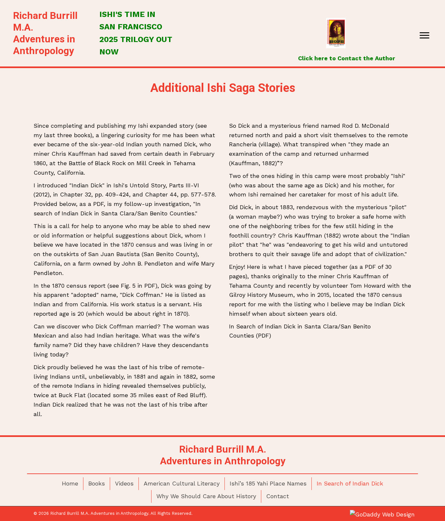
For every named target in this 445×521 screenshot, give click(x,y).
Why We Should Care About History (206, 496)
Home (70, 483)
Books (96, 483)
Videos (124, 483)
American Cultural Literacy (182, 483)
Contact (277, 496)
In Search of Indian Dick (350, 483)
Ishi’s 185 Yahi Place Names (268, 483)
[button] (424, 35)
